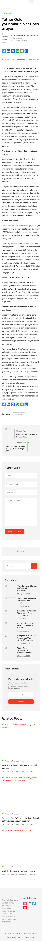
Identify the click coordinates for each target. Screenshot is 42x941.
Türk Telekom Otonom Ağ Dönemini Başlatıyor (27, 588)
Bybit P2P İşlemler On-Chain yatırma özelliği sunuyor (15, 448)
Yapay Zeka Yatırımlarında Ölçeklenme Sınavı (25, 650)
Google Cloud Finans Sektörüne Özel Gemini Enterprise (26, 638)
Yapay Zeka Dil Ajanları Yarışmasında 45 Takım (27, 600)
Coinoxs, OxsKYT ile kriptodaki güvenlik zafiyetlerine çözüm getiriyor (21, 819)
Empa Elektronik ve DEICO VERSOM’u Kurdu (25, 625)
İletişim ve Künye (13, 937)
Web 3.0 (7, 14)
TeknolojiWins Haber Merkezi (15, 761)
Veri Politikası (30, 937)
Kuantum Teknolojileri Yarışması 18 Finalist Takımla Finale (26, 613)
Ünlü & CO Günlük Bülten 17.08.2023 (26, 436)
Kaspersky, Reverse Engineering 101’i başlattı (19, 766)
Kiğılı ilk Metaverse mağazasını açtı (18, 871)
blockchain (19, 415)
